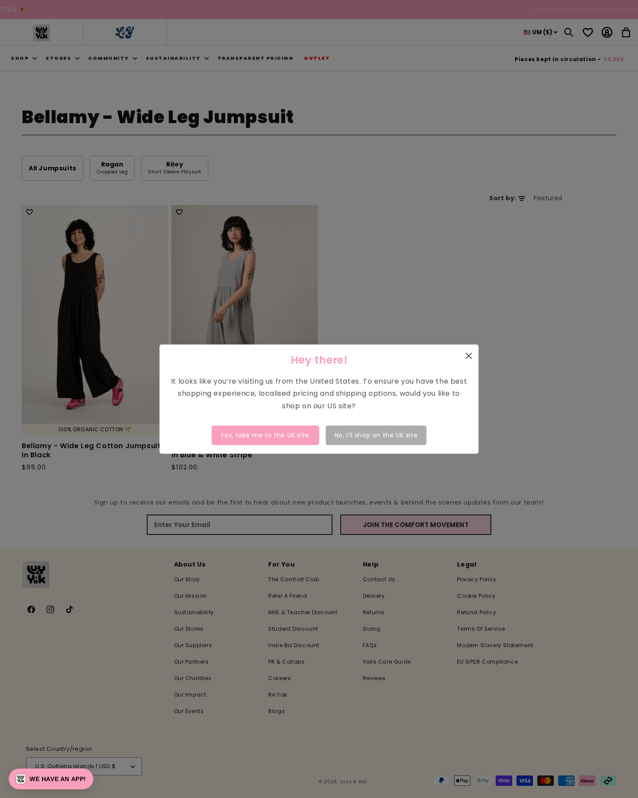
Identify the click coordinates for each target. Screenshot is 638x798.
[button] (51, 779)
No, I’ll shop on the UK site (376, 435)
